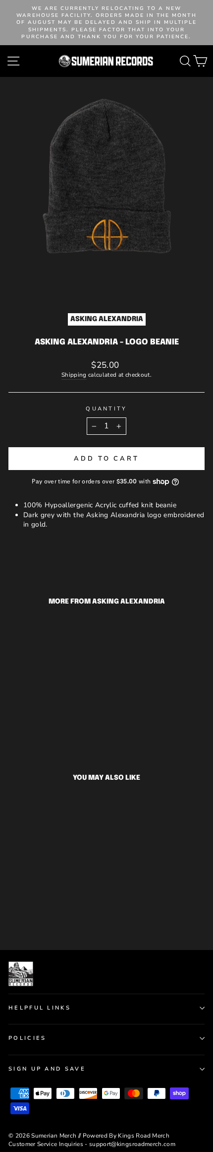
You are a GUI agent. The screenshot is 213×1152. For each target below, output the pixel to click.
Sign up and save (47, 1069)
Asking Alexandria (106, 319)
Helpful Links (39, 1008)
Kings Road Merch (143, 1136)
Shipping (74, 375)
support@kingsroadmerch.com (132, 1144)
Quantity (106, 408)
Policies (27, 1038)
